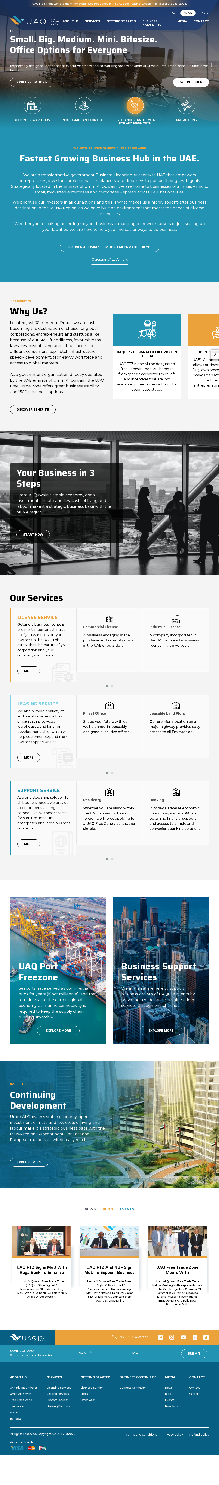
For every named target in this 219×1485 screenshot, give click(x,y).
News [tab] (90, 1209)
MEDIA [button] (182, 21)
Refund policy (199, 1434)
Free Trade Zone (21, 1400)
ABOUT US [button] (71, 21)
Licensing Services (59, 1387)
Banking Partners (58, 1406)
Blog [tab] (108, 1209)
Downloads (88, 1400)
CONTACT (201, 21)
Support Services (57, 1400)
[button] (173, 13)
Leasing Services (58, 1393)
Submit (194, 1353)
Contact (194, 1387)
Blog (168, 1393)
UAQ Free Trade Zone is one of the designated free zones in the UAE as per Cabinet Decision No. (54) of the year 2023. (109, 3)
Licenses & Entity (92, 1387)
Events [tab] (127, 1209)
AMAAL (188, 13)
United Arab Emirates (23, 1387)
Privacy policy (173, 1434)
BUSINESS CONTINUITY (151, 23)
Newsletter (172, 1406)
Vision (14, 1412)
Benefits (15, 1418)
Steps (84, 1393)
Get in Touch (191, 82)
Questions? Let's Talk (110, 259)
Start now (33, 534)
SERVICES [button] (92, 21)
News (168, 1387)
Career (193, 1393)
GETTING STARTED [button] (121, 21)
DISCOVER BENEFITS (33, 409)
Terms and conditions (141, 1434)
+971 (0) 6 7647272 (133, 1337)
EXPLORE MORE (58, 1030)
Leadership (17, 1406)
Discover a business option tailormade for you (110, 247)
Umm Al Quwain (21, 1393)
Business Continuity (133, 1387)
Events (169, 1400)
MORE (28, 670)
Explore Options (32, 82)
